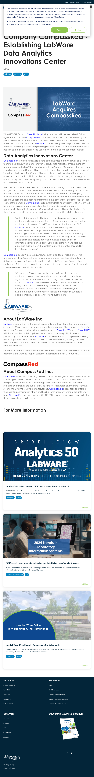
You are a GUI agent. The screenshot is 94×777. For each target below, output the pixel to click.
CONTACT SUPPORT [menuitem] (87, 2)
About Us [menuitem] (6, 719)
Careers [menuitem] (6, 723)
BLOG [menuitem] (66, 2)
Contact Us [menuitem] (7, 732)
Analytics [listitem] (10, 498)
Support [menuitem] (6, 737)
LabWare (7, 69)
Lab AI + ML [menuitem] (7, 699)
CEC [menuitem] (4, 728)
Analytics (17, 74)
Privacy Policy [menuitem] (8, 765)
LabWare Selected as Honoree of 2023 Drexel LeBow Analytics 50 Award (37, 486)
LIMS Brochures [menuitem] (54, 690)
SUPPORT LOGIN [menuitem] (74, 2)
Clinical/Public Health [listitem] (15, 575)
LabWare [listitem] (10, 656)
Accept (59, 30)
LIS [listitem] (27, 575)
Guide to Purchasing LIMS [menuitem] (57, 695)
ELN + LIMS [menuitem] (6, 690)
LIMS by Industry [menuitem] (8, 704)
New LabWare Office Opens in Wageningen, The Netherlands (32, 645)
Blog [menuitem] (50, 685)
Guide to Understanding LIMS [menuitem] (58, 704)
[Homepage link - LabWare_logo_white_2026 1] (12, 761)
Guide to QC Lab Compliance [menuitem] (59, 699)
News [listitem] (19, 498)
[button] (90, 6)
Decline (78, 30)
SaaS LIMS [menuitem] (6, 695)
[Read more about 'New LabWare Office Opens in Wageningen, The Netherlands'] (47, 615)
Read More (83, 507)
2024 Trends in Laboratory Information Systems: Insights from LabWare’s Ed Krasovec (42, 563)
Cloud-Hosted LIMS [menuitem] (9, 685)
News (26, 74)
